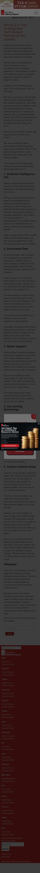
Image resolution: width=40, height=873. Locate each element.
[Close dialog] (38, 423)
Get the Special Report (10, 445)
